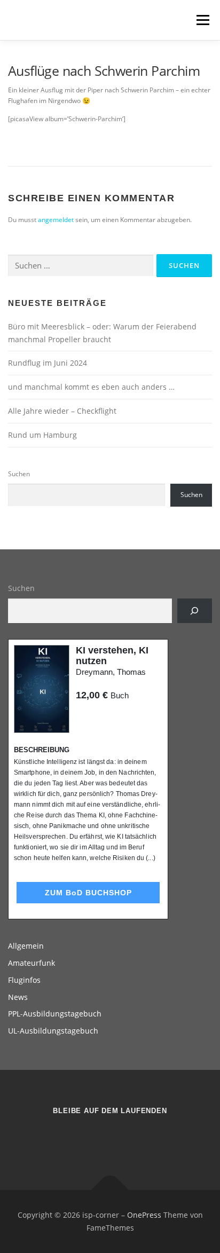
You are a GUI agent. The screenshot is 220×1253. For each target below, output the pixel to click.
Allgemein (26, 946)
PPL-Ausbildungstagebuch (54, 1013)
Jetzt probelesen (104, 715)
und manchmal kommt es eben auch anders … (91, 387)
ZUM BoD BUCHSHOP (88, 892)
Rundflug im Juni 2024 (47, 363)
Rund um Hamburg (42, 435)
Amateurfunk (31, 963)
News (18, 997)
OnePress (144, 1215)
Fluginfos (24, 980)
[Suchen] (194, 611)
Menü (201, 20)
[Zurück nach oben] (110, 1190)
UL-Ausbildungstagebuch (53, 1031)
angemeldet (56, 219)
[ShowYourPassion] (97, 1139)
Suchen (19, 473)
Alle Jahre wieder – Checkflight (62, 411)
